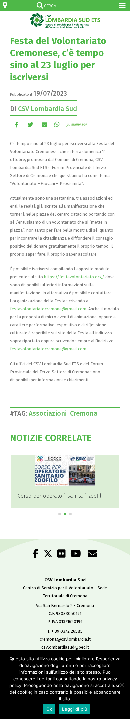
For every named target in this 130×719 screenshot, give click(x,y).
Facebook (16, 124)
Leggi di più (74, 709)
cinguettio (30, 124)
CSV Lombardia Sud (47, 109)
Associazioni (49, 413)
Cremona (85, 413)
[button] (59, 514)
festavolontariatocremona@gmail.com (48, 308)
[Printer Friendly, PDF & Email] (76, 124)
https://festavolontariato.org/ (74, 276)
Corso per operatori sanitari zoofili (60, 496)
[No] (121, 684)
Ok (49, 709)
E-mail (44, 124)
